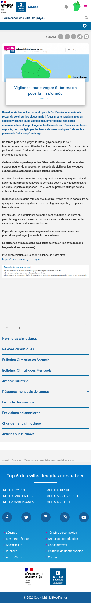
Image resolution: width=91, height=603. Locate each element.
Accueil (5, 460)
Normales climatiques (19, 338)
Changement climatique (21, 423)
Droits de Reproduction (63, 538)
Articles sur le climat (18, 434)
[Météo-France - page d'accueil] (58, 577)
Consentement (57, 544)
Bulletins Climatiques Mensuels (26, 370)
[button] (85, 7)
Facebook (7, 517)
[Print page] (86, 36)
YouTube (84, 517)
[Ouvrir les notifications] (66, 6)
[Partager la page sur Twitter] (67, 36)
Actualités (16, 460)
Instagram (65, 517)
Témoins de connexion (62, 532)
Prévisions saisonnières (21, 413)
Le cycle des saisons (18, 402)
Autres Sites (14, 557)
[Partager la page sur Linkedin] (73, 36)
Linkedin (46, 517)
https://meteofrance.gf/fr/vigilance (23, 259)
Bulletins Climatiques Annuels (25, 360)
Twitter (26, 517)
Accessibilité (14, 544)
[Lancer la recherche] (86, 17)
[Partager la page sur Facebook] (60, 36)
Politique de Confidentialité (65, 551)
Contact (53, 557)
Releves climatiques (18, 349)
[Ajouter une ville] (84, 26)
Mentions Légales (17, 538)
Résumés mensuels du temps (25, 391)
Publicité (11, 551)
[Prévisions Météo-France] (21, 7)
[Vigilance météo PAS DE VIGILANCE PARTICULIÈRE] (76, 7)
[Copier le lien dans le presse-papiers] (80, 36)
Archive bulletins (15, 381)
